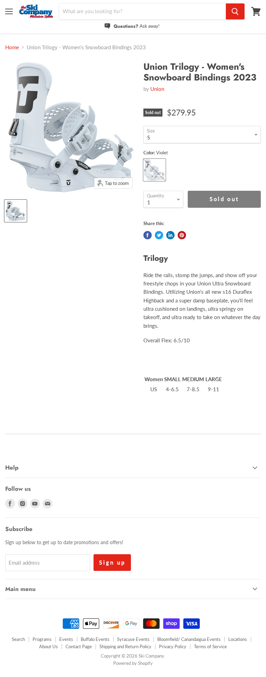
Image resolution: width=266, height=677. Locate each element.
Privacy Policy (172, 646)
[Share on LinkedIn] (170, 235)
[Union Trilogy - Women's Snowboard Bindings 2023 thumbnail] (16, 211)
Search (18, 639)
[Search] (235, 11)
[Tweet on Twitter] (159, 235)
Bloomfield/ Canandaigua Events (189, 639)
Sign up (112, 562)
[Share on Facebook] (147, 235)
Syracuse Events (133, 639)
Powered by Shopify (133, 663)
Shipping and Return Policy (125, 646)
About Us (48, 646)
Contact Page (78, 646)
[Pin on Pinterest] (182, 235)
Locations (237, 639)
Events (66, 639)
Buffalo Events (95, 639)
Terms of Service (210, 646)
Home (12, 47)
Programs (42, 639)
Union (157, 89)
